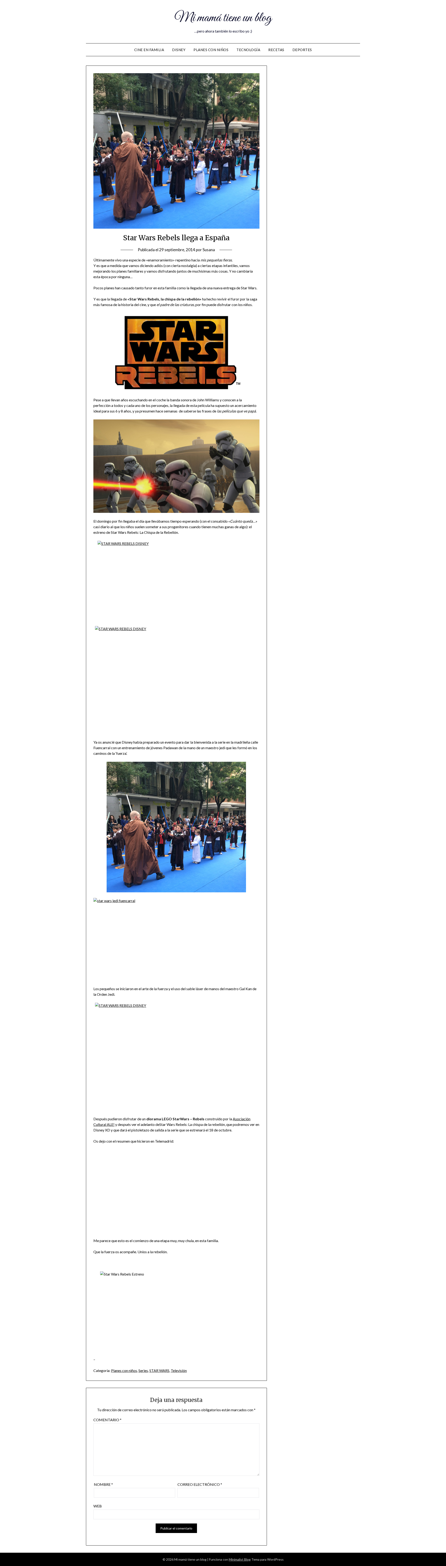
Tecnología (248, 50)
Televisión (179, 1370)
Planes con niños (210, 50)
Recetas (276, 50)
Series (143, 1370)
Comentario (107, 1420)
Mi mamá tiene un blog (223, 18)
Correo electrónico (199, 1484)
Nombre (103, 1484)
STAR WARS (159, 1370)
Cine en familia (149, 50)
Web (97, 1506)
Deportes (302, 50)
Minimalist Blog (240, 1559)
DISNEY (178, 50)
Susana (209, 249)
